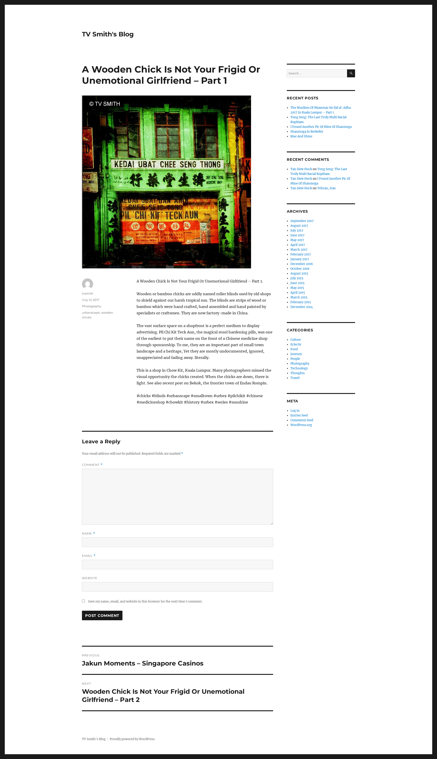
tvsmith (87, 293)
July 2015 (296, 278)
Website (89, 578)
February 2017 (300, 254)
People (295, 359)
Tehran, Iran (326, 188)
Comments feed (301, 420)
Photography (91, 306)
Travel (295, 378)
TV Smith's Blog (108, 34)
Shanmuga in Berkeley (306, 132)
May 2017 (297, 240)
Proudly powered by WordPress (132, 739)
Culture (295, 340)
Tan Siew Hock (301, 169)
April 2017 (297, 245)
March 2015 (298, 297)
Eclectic (296, 344)
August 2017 (299, 226)
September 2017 (302, 221)
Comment (92, 465)
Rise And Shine (301, 136)
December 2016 (301, 264)
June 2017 (297, 235)
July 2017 (296, 230)
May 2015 (297, 288)
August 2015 (299, 273)
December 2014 (301, 307)
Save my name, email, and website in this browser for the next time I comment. (145, 601)
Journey (296, 354)
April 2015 (297, 293)
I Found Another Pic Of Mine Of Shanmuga (321, 127)
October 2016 (300, 269)
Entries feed (299, 415)
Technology (299, 368)
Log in (295, 411)
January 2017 (299, 259)
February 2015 (300, 302)
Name (88, 533)
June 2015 (297, 283)
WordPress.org (301, 425)
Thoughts (297, 373)
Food (294, 349)
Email (89, 556)
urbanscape (91, 312)
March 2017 (298, 250)
